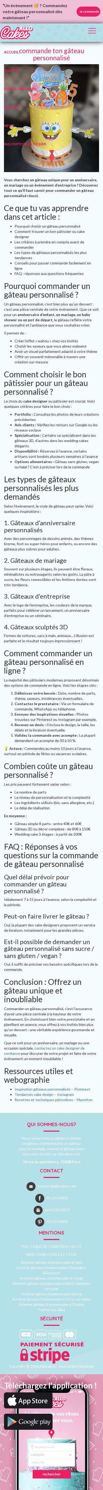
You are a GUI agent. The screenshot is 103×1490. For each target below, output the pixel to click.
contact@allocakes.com (57, 1186)
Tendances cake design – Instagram (44, 1094)
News (9, 125)
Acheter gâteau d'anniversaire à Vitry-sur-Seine (51, 1299)
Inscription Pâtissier (25, 144)
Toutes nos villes (51, 1309)
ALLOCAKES (57, 1198)
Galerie (11, 70)
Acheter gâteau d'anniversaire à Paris (51, 1262)
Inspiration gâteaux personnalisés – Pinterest (52, 1089)
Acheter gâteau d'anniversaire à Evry (51, 1294)
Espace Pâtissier (20, 89)
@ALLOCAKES (57, 1209)
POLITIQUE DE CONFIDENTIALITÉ (51, 1246)
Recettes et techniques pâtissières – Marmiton (54, 1099)
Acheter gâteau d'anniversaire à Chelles (52, 1304)
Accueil (11, 52)
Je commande (89, 11)
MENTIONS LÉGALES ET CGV (51, 1254)
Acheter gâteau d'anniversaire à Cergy (51, 1278)
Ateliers (12, 107)
